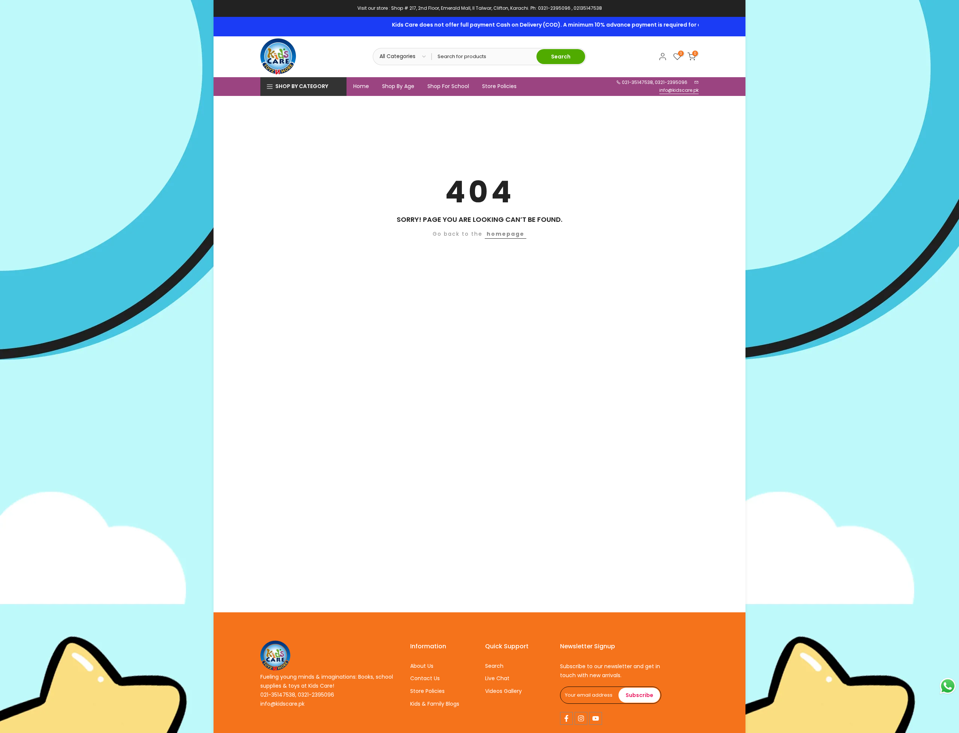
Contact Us (425, 678)
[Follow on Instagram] (581, 718)
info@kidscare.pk (679, 90)
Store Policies (499, 86)
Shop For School (448, 86)
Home (361, 86)
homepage (505, 234)
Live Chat (497, 678)
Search (494, 666)
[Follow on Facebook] (566, 718)
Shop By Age (398, 86)
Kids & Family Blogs (434, 704)
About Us (421, 666)
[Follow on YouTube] (595, 718)
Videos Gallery (503, 691)
